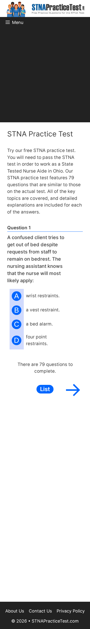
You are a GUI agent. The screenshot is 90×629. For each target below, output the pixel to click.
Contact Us (40, 610)
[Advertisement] (45, 75)
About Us (14, 610)
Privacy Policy (71, 610)
